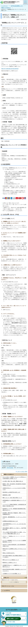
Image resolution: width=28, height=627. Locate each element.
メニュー (25, 3)
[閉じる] (1, 616)
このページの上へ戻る (22, 471)
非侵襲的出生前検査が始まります (10, 521)
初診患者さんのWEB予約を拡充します (11, 492)
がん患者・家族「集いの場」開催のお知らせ (13, 481)
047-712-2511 (10, 467)
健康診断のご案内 (7, 495)
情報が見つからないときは (8, 586)
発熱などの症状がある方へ (9, 552)
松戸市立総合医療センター (17, 5)
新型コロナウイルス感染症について (11, 559)
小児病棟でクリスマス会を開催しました (12, 573)
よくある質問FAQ (6, 590)
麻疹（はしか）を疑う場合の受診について (12, 497)
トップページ (4, 5)
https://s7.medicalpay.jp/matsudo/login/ (9, 68)
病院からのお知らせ (6, 7)
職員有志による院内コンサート (10, 562)
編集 (26, 577)
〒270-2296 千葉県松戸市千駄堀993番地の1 (13, 613)
